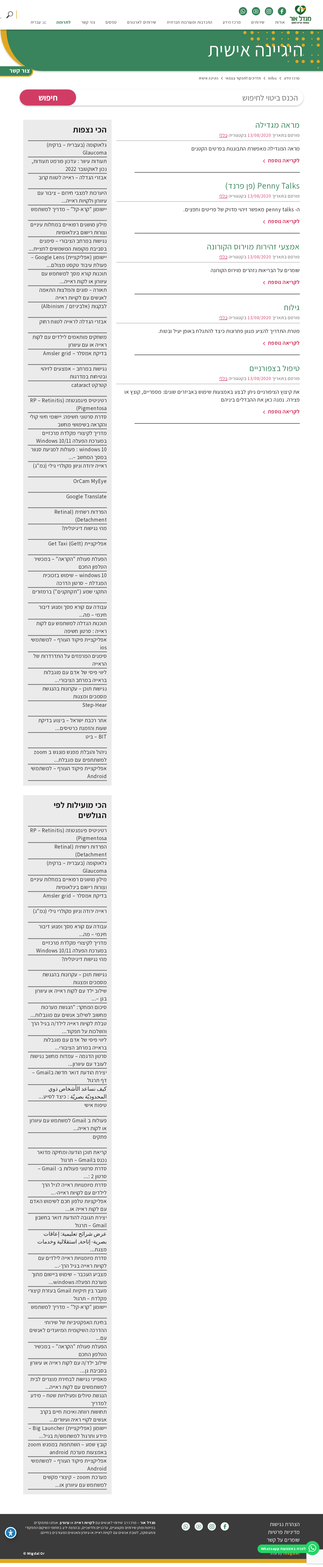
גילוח (292, 307)
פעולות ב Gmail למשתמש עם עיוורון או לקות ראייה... (68, 1124)
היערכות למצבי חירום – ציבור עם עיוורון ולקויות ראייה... (72, 196)
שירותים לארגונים (141, 22)
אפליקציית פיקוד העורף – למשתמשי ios (69, 643)
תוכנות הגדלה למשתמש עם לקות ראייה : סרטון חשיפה (71, 627)
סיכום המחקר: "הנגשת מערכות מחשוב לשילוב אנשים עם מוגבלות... (68, 1011)
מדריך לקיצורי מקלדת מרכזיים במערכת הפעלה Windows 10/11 (71, 436)
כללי (223, 135)
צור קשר (88, 22)
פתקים (100, 1136)
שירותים (257, 22)
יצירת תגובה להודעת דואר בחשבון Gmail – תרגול (71, 1221)
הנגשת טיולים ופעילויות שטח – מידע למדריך (69, 1399)
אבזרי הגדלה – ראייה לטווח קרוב (73, 177)
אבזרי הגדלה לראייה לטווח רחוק (73, 321)
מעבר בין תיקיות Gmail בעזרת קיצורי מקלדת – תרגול (67, 1294)
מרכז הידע (232, 22)
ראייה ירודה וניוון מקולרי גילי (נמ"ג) (70, 465)
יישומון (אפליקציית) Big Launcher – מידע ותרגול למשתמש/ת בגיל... (68, 1432)
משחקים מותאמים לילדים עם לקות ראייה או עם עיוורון (69, 340)
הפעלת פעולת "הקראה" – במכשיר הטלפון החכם (70, 562)
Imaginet (291, 1553)
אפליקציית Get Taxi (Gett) (77, 543)
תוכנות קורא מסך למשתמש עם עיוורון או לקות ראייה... (74, 277)
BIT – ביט (96, 736)
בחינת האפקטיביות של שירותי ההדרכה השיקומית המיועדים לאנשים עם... (68, 1330)
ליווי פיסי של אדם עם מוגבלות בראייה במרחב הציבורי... (75, 676)
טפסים (111, 22)
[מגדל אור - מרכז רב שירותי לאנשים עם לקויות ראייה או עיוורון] (300, 14)
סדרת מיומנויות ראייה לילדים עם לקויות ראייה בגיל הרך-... (72, 1261)
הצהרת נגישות (285, 1524)
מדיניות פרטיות (284, 1532)
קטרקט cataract (89, 385)
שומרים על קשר (283, 1539)
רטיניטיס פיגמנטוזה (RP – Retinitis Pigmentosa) (68, 404)
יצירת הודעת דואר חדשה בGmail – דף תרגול (69, 1076)
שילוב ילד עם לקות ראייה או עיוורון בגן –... (71, 994)
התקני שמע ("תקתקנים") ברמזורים (69, 591)
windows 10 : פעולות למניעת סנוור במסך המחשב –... (69, 453)
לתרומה (63, 22)
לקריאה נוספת (282, 160)
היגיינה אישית (255, 49)
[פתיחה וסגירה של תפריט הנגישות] (10, 1532)
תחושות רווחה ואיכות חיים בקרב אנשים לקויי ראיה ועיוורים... (73, 1415)
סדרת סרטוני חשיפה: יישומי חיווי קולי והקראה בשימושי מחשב (68, 420)
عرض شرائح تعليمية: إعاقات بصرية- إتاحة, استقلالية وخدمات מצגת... (72, 1241)
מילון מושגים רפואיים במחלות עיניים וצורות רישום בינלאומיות (68, 228)
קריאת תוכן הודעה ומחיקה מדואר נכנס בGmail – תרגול (72, 1156)
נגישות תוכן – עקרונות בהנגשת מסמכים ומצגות (74, 692)
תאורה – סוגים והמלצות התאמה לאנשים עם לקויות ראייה (73, 293)
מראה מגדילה (277, 124)
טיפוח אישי (95, 1105)
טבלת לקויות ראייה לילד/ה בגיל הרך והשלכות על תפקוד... (69, 1027)
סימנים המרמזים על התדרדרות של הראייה (70, 659)
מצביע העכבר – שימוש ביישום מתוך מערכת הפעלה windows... (69, 1278)
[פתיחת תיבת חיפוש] (9, 14)
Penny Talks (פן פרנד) (262, 185)
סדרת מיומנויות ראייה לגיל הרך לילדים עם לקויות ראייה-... (74, 1188)
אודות (280, 22)
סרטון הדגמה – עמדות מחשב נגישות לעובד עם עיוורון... (68, 1060)
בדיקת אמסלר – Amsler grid (75, 353)
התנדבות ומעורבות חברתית (189, 22)
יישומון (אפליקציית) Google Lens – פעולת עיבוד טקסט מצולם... (69, 261)
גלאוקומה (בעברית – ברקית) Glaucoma (77, 148)
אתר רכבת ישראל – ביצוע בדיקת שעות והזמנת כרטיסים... (72, 724)
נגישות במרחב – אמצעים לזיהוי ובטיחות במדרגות (74, 372)
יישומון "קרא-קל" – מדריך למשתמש (69, 209)
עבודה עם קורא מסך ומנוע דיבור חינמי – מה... (73, 610)
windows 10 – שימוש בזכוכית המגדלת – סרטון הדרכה (75, 579)
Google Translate (86, 496)
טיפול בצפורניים (274, 368)
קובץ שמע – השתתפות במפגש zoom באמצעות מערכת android (67, 1448)
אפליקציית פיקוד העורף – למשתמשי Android (69, 772)
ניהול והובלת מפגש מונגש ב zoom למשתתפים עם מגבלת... (70, 755)
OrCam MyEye (90, 481)
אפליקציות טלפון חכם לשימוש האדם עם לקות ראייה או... (68, 1205)
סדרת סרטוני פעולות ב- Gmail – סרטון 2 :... (72, 1172)
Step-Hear (94, 704)
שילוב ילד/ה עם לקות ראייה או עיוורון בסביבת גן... (68, 1366)
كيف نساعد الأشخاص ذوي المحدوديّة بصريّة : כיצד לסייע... (73, 1092)
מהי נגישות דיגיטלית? (84, 528)
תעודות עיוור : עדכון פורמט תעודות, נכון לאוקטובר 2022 (69, 165)
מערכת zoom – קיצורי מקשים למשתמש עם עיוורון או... (75, 1481)
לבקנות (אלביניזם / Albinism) (74, 306)
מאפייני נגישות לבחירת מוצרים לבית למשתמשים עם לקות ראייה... (68, 1383)
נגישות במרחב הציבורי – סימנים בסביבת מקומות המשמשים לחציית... (68, 244)
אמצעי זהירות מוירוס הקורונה (253, 246)
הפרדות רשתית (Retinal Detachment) (80, 515)
